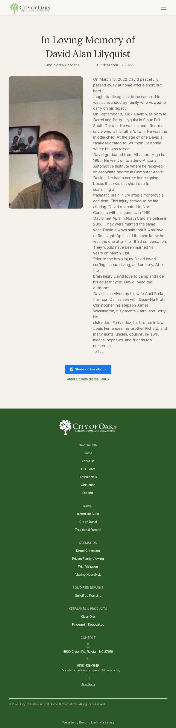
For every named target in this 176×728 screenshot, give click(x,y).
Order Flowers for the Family (88, 379)
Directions (88, 684)
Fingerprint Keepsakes (88, 624)
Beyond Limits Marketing (96, 722)
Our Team (88, 469)
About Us (88, 461)
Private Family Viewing (88, 558)
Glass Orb (88, 616)
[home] (30, 8)
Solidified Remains (88, 595)
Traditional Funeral (88, 529)
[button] (163, 8)
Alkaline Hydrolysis (88, 574)
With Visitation (88, 566)
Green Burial (88, 522)
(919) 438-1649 (88, 665)
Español (88, 493)
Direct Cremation (88, 550)
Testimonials (88, 477)
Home (88, 453)
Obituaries (88, 485)
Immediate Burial (88, 514)
